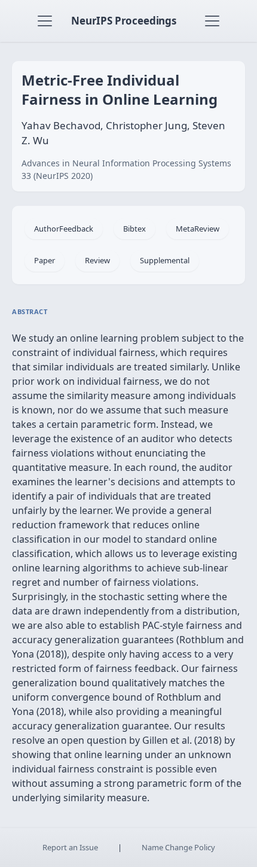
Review (97, 260)
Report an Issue (70, 847)
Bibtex (134, 228)
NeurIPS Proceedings (123, 21)
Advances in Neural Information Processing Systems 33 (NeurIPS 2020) (126, 169)
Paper (44, 260)
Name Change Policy (178, 847)
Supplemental (164, 260)
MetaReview (197, 228)
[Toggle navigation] (45, 21)
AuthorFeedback (63, 228)
